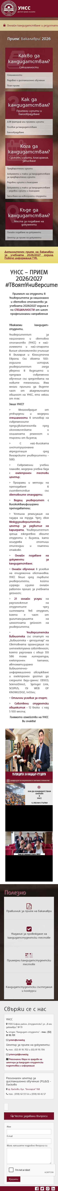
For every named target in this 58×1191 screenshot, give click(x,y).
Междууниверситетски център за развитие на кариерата (29, 525)
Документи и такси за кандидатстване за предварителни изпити (28, 175)
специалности (18, 417)
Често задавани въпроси (31, 1116)
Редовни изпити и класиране (22, 182)
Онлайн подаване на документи (24, 232)
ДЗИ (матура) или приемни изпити (25, 121)
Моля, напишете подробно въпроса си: (27, 1145)
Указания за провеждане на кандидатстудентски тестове (29, 935)
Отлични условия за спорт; (29, 697)
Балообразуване (15, 132)
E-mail (10, 1136)
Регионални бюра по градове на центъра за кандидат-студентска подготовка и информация (24, 1062)
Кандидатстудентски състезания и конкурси (29, 988)
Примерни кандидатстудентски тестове (29, 962)
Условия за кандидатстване (22, 127)
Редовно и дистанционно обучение (26, 80)
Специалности (14, 75)
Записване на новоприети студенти (26, 196)
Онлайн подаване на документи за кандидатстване (29, 559)
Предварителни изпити (20, 168)
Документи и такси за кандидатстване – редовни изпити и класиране (28, 189)
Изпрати (13, 1179)
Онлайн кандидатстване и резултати (32, 25)
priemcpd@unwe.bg (18, 1054)
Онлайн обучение (23, 569)
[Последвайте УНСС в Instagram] (48, 1188)
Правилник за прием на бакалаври (29, 911)
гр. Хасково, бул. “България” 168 (24, 1089)
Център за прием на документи (24, 237)
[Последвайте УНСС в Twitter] (42, 1188)
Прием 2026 (29, 38)
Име (9, 1126)
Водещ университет (29, 500)
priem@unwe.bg (17, 1040)
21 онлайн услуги (28, 598)
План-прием (13, 85)
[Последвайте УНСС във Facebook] (37, 1188)
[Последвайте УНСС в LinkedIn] (53, 1188)
